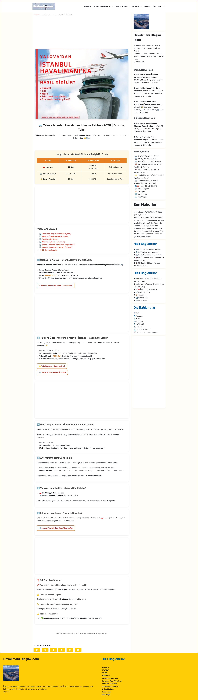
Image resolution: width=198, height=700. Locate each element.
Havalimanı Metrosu (110, 678)
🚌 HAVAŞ (138, 327)
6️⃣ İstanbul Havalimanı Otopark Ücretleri (55, 247)
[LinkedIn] (78, 650)
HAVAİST (105, 670)
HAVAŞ (104, 673)
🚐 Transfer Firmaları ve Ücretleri (52, 372)
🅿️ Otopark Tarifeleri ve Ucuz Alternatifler (56, 528)
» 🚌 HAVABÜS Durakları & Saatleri (147, 161)
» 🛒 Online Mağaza (141, 189)
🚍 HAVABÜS (139, 324)
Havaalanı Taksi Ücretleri (111, 681)
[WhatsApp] (37, 650)
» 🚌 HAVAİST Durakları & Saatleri (147, 156)
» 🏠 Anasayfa (139, 191)
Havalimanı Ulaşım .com (21, 659)
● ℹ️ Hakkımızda (140, 298)
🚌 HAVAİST (138, 321)
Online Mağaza (108, 689)
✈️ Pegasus (138, 316)
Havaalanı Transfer (109, 684)
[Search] (165, 6)
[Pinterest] (70, 650)
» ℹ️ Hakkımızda (140, 194)
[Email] (61, 650)
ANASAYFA (87, 6)
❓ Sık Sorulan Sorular (48, 250)
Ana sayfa (37, 14)
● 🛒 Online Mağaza (142, 292)
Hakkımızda (106, 692)
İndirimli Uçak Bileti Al (110, 686)
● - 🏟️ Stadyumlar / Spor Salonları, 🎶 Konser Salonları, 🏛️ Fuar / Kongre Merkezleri (149, 107)
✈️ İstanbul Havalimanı (142, 329)
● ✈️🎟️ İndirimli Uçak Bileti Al (145, 289)
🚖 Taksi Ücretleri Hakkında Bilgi (52, 366)
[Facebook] (45, 650)
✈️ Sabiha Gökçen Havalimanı (145, 332)
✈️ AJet (137, 319)
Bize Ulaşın (106, 695)
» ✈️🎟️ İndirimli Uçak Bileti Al (145, 186)
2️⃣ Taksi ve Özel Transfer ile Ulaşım (53, 236)
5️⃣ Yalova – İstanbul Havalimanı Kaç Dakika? (56, 245)
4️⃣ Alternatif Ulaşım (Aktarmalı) (52, 242)
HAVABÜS (106, 675)
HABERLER (147, 6)
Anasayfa (105, 667)
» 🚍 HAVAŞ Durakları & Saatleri (146, 159)
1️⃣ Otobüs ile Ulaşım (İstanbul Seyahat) (55, 234)
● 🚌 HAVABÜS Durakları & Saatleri (147, 255)
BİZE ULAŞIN (157, 6)
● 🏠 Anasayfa (139, 295)
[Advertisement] (82, 204)
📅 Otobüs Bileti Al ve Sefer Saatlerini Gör (55, 285)
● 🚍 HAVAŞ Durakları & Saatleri (146, 252)
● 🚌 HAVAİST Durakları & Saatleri (147, 249)
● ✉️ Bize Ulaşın (140, 300)
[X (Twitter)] (53, 650)
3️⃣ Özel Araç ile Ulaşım (48, 239)
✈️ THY (137, 313)
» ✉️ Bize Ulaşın (140, 197)
